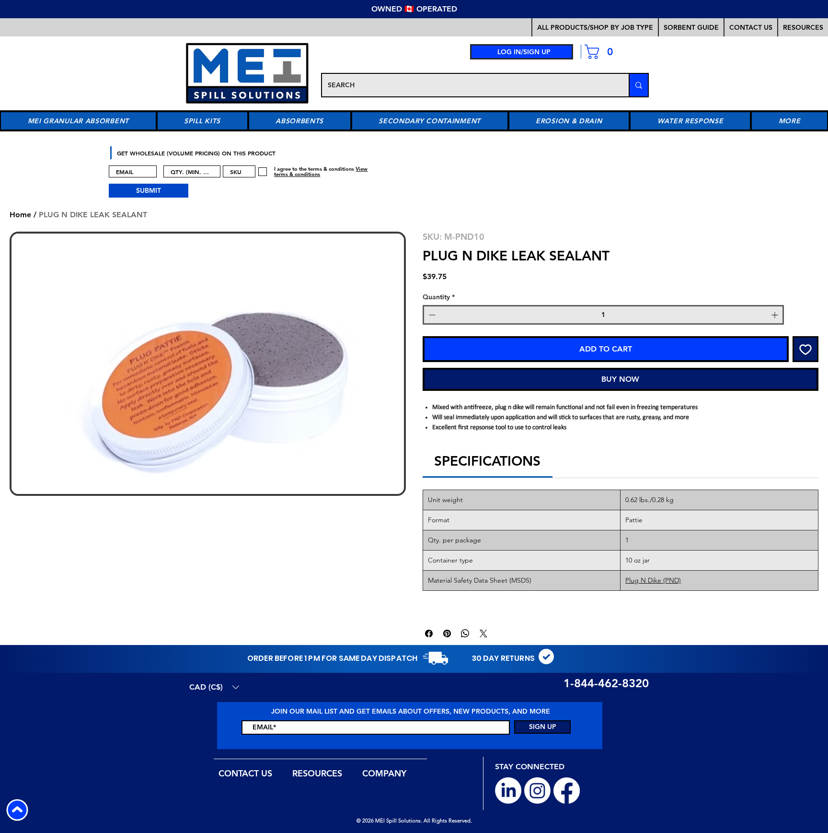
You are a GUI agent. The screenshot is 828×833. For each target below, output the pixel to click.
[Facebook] (566, 790)
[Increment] (776, 314)
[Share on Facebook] (429, 633)
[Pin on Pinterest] (447, 633)
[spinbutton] (603, 314)
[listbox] (214, 687)
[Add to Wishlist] (805, 349)
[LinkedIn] (508, 790)
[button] (691, 27)
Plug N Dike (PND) (653, 580)
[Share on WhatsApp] (465, 633)
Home (20, 214)
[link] (603, 52)
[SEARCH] (638, 85)
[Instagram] (537, 790)
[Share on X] (483, 633)
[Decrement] (431, 314)
